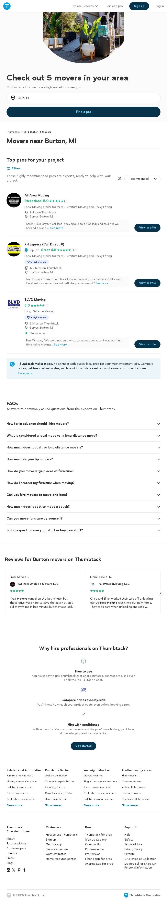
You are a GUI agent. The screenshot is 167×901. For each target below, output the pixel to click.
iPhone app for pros (98, 859)
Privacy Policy (133, 849)
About (11, 839)
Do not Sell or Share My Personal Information (140, 866)
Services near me (57, 849)
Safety (128, 839)
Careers (12, 853)
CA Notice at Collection (140, 859)
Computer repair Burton (59, 781)
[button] (31, 250)
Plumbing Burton (55, 787)
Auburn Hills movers (133, 787)
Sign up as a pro (96, 839)
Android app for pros (99, 863)
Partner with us (16, 843)
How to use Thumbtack (61, 834)
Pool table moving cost (21, 799)
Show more (14, 805)
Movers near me (93, 775)
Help (127, 834)
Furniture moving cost (20, 775)
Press (10, 858)
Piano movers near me (97, 787)
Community (93, 844)
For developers (16, 848)
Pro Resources (94, 849)
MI (25, 131)
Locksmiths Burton (56, 775)
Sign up (51, 839)
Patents (129, 854)
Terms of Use (133, 844)
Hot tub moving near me (98, 799)
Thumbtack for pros (98, 834)
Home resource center (61, 859)
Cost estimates (56, 854)
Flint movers (129, 775)
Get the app (54, 844)
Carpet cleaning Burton (59, 793)
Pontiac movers (131, 793)
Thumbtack (13, 131)
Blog (10, 863)
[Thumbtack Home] (7, 6)
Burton (34, 131)
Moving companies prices (22, 781)
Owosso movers (131, 781)
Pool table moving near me (100, 793)
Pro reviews (92, 854)
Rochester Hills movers (135, 799)
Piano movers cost (18, 793)
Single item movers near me (100, 781)
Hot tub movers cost (19, 787)
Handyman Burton (56, 799)
